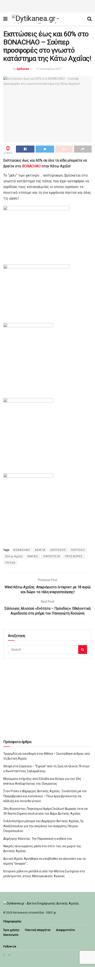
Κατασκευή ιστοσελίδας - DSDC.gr (34, 912)
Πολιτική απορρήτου (38, 930)
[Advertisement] (47, 5)
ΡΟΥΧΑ (10, 562)
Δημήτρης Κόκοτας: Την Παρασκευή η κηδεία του (37, 838)
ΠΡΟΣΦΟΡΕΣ (74, 556)
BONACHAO (31, 166)
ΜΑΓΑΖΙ (33, 556)
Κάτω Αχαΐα (14, 556)
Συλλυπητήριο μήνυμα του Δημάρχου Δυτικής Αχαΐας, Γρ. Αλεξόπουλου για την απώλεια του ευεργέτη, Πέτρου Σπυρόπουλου (43, 826)
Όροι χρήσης (11, 930)
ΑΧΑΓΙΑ (40, 550)
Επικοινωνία (10, 934)
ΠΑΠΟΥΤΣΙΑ (51, 556)
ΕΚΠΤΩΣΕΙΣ (58, 550)
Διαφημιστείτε (65, 930)
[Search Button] (82, 649)
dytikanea (23, 68)
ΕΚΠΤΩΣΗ (78, 550)
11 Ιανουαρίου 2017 (48, 68)
